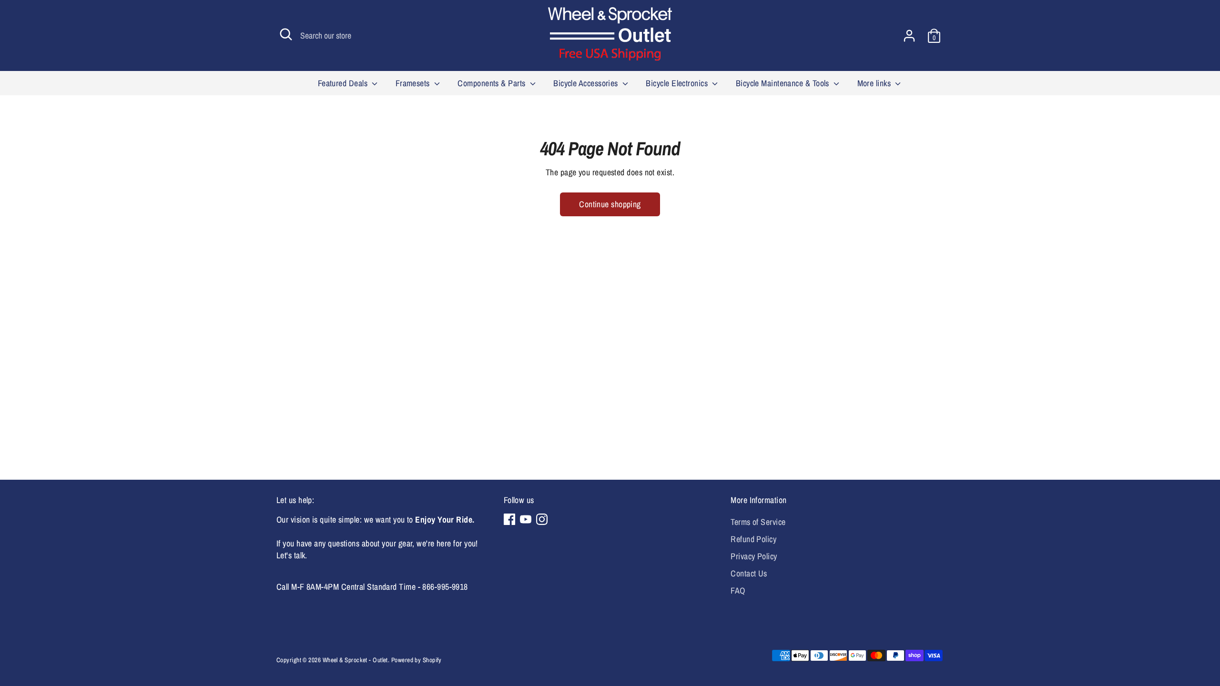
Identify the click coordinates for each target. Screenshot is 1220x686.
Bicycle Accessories (586, 83)
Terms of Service (758, 522)
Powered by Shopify (416, 660)
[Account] (909, 35)
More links (875, 83)
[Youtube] (525, 519)
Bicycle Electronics (678, 83)
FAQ (738, 590)
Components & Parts (493, 83)
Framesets (414, 83)
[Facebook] (509, 519)
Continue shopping (610, 204)
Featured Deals (344, 83)
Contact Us (749, 573)
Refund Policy (753, 539)
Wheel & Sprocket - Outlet (355, 660)
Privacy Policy (754, 556)
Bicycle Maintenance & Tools (784, 83)
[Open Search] (285, 34)
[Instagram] (542, 519)
